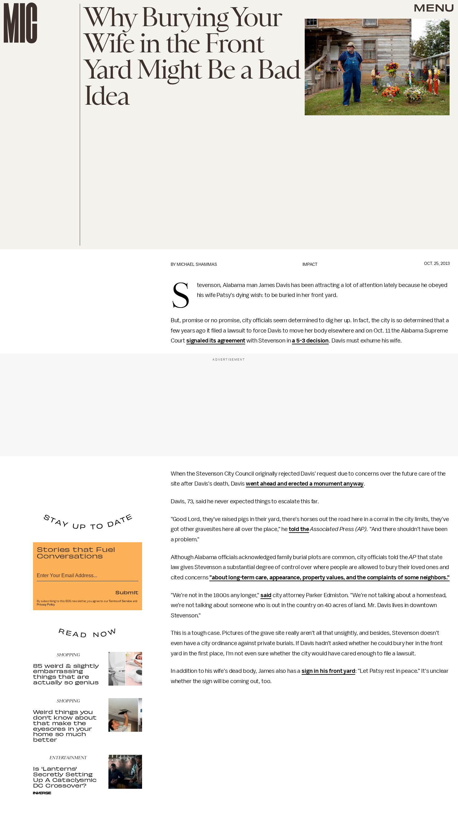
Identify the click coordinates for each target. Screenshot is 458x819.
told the (299, 529)
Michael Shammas (197, 264)
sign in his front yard (328, 671)
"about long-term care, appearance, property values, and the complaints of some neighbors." (329, 577)
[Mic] (20, 22)
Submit (126, 592)
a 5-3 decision (310, 341)
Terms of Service (120, 601)
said (265, 595)
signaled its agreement (215, 341)
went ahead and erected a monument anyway (305, 484)
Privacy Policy (46, 604)
